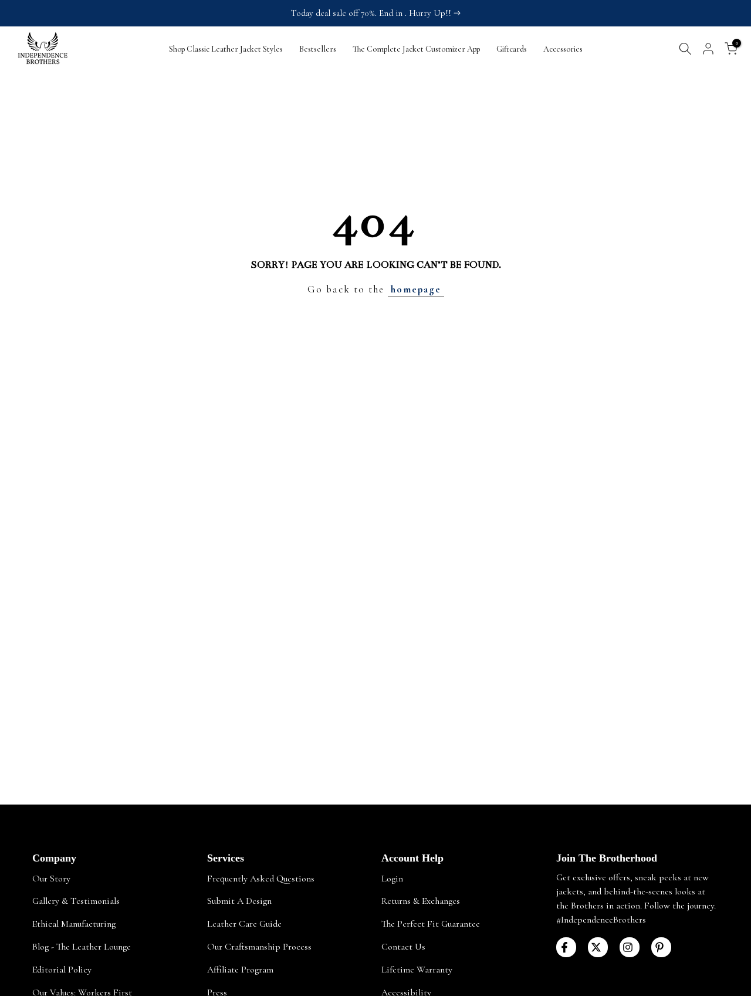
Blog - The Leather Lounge (81, 947)
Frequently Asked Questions (260, 878)
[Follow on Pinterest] (661, 947)
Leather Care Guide (244, 924)
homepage (416, 289)
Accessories (563, 49)
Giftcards (511, 49)
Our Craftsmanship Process (259, 947)
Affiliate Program (240, 969)
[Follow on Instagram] (630, 947)
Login (392, 878)
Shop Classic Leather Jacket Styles (226, 49)
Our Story (51, 878)
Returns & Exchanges (420, 901)
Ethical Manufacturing (74, 924)
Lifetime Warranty (416, 969)
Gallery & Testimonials (76, 901)
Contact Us (403, 947)
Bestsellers (317, 49)
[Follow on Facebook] (566, 947)
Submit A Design (239, 901)
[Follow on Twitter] (598, 947)
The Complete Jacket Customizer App (416, 49)
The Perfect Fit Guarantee (430, 924)
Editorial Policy (62, 969)
